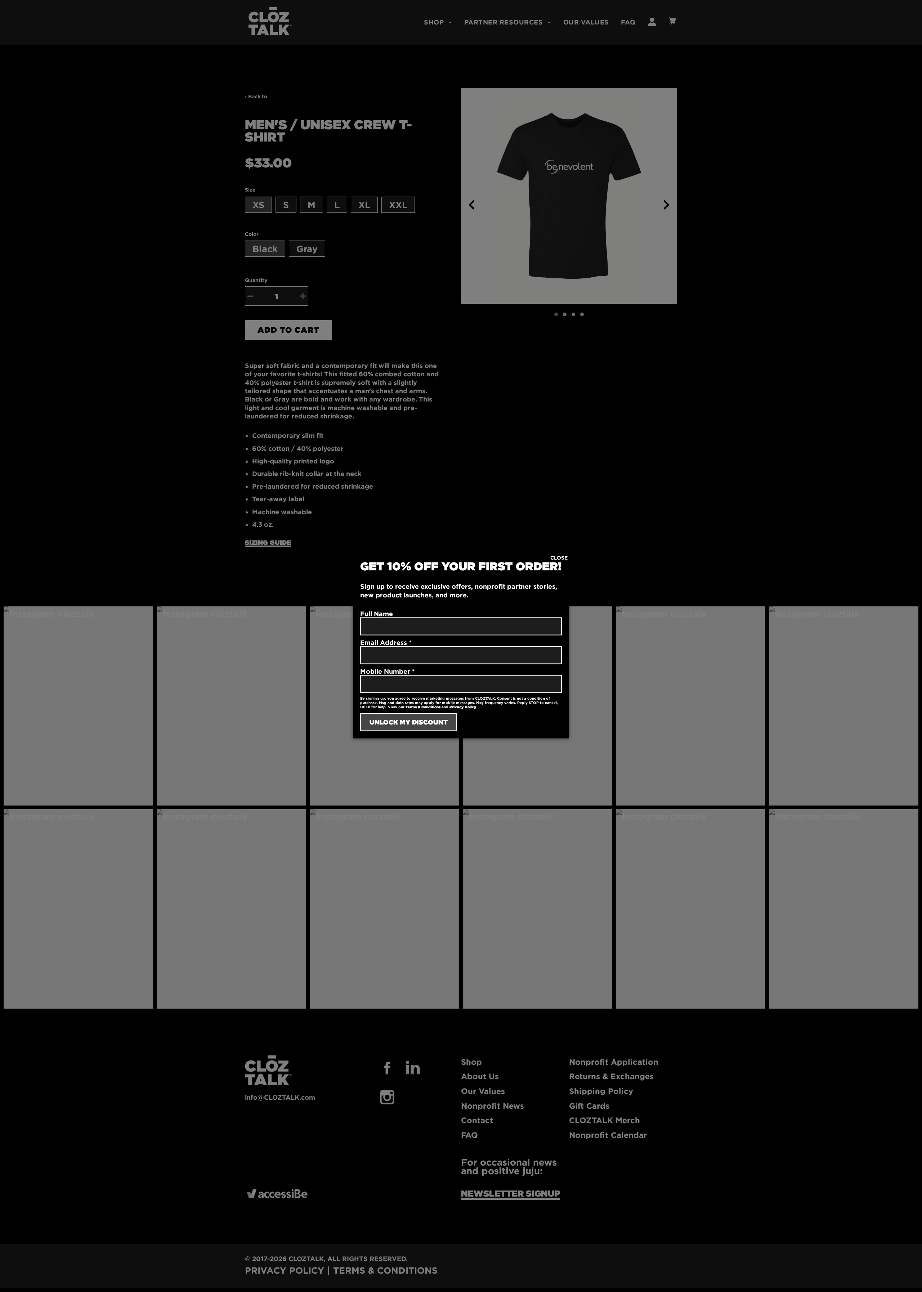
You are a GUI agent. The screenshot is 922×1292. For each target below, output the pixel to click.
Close (559, 557)
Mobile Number (387, 671)
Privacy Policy (462, 707)
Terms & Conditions (423, 707)
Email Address (386, 642)
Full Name (376, 614)
